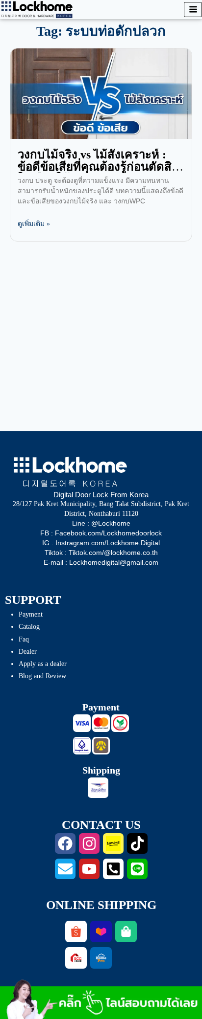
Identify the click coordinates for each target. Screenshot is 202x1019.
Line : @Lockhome (101, 523)
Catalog (29, 626)
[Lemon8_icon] (113, 843)
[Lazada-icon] (101, 931)
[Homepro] (101, 958)
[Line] (137, 869)
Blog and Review (42, 676)
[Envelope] (65, 869)
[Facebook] (65, 843)
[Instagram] (89, 843)
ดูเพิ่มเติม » (34, 223)
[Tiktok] (137, 843)
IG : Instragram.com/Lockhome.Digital (101, 543)
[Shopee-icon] (76, 931)
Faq (24, 639)
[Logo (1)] (76, 958)
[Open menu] (193, 9)
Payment (31, 614)
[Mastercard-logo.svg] (101, 723)
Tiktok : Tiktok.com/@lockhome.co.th (101, 552)
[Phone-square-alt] (113, 869)
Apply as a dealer (43, 663)
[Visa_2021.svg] (82, 723)
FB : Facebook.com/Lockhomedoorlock (101, 533)
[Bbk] (82, 745)
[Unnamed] (101, 745)
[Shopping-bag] (126, 931)
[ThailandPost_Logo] (98, 787)
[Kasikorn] (120, 723)
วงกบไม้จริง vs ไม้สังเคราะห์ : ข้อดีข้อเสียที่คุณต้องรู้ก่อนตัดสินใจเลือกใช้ (98, 166)
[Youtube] (89, 869)
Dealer (28, 651)
